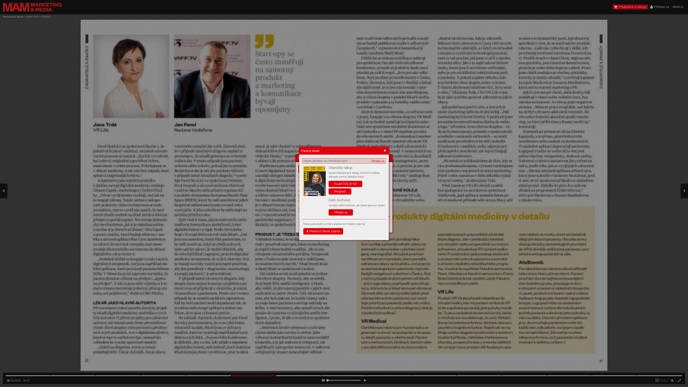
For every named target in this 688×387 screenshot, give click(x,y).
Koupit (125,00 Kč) (345, 183)
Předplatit (340, 191)
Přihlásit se (377, 161)
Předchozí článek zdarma (324, 231)
